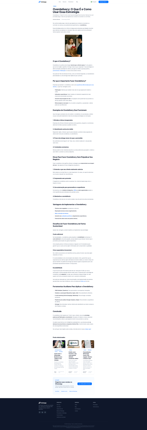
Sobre (76, 404)
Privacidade (95, 404)
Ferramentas (70, 1)
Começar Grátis (103, 1)
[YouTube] (45, 412)
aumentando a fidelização (59, 70)
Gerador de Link (64, 391)
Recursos (64, 1)
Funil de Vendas (60, 415)
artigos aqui (88, 329)
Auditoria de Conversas (61, 417)
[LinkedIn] (42, 412)
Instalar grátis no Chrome (85, 383)
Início (60, 1)
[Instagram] (40, 412)
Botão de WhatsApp (73, 391)
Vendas (55, 6)
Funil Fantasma (78, 408)
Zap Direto (57, 391)
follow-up (83, 281)
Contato (76, 410)
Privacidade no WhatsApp (61, 412)
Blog (77, 1)
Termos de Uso (96, 406)
